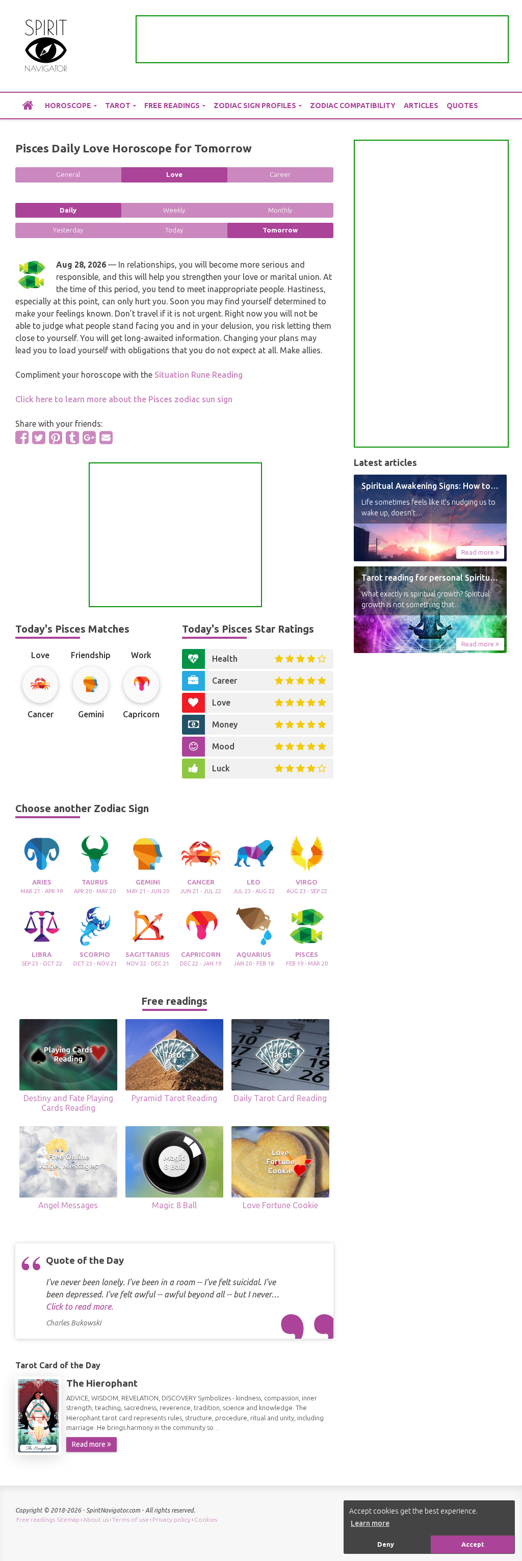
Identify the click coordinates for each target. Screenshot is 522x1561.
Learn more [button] (370, 1523)
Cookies (205, 1519)
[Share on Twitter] (38, 437)
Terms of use (130, 1519)
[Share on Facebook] (22, 437)
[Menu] (499, 46)
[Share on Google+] (89, 437)
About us (96, 1519)
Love (174, 174)
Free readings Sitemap (48, 1519)
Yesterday (68, 229)
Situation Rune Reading (198, 374)
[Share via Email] (106, 437)
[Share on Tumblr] (72, 437)
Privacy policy (171, 1519)
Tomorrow (280, 229)
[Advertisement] (322, 39)
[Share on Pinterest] (55, 437)
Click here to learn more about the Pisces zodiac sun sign (123, 399)
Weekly (174, 210)
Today (174, 229)
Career (280, 174)
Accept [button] (472, 1544)
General (68, 174)
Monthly (280, 210)
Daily (68, 210)
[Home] (28, 105)
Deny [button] (385, 1544)
